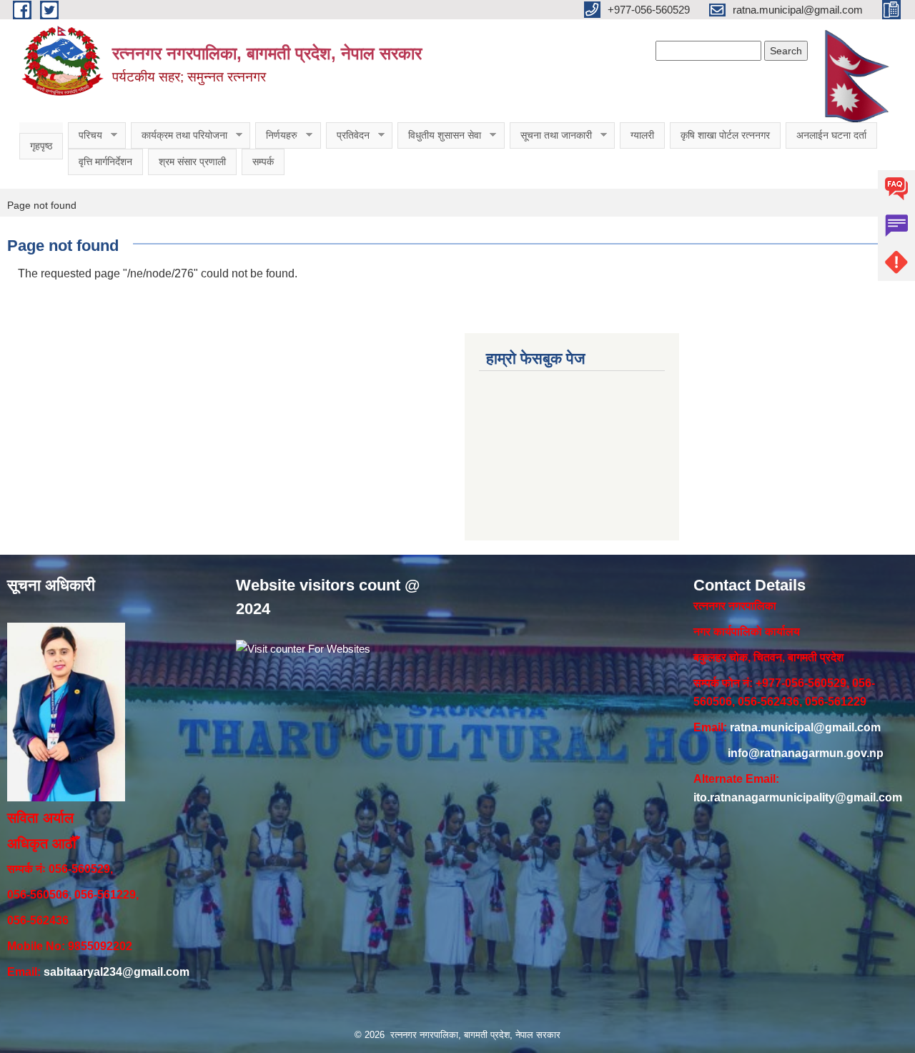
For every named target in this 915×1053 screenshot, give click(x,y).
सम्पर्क (263, 161)
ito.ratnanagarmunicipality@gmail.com (797, 797)
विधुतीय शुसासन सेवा (439, 135)
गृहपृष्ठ (41, 146)
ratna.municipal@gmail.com (805, 727)
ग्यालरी (642, 135)
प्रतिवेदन (348, 135)
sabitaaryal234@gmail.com (116, 972)
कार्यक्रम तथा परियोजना (179, 135)
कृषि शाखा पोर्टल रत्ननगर (725, 135)
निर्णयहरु (276, 135)
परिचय (85, 135)
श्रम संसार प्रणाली (192, 161)
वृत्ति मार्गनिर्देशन (105, 161)
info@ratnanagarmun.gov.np (806, 753)
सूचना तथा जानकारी (551, 135)
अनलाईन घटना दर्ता (831, 135)
